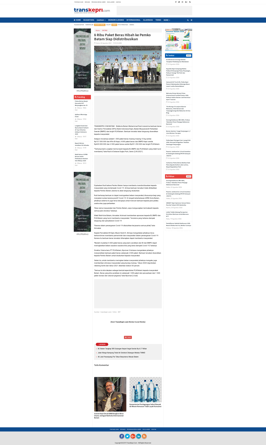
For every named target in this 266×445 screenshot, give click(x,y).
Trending (80, 97)
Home (78, 20)
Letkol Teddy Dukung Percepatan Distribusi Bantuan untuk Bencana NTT (177, 214)
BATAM (104, 30)
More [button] (166, 20)
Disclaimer (111, 2)
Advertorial (100, 25)
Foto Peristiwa (123, 24)
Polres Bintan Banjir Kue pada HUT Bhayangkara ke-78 (81, 103)
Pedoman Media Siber (99, 2)
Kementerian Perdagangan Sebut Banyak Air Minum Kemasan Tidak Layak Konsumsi (145, 405)
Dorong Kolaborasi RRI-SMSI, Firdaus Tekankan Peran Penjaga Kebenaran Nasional (178, 122)
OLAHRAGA (148, 20)
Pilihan (171, 176)
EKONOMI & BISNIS (116, 20)
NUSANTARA (88, 20)
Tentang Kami (78, 2)
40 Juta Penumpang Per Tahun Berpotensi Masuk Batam (118, 357)
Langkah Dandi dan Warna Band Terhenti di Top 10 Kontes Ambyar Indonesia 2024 (82, 130)
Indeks (132, 24)
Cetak (129, 337)
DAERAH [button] (100, 20)
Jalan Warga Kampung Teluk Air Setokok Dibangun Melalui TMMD (121, 353)
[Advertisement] (154, 10)
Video (114, 25)
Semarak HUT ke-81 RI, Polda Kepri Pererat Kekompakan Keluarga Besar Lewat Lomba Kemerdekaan (178, 84)
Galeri (108, 24)
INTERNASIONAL (134, 20)
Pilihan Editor (79, 24)
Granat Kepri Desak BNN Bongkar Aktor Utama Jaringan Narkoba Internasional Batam (109, 415)
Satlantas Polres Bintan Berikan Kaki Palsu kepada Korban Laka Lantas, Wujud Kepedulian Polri (178, 165)
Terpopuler (89, 24)
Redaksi (87, 2)
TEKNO (158, 20)
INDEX (189, 55)
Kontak (118, 2)
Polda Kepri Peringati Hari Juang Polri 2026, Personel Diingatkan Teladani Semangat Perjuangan (178, 142)
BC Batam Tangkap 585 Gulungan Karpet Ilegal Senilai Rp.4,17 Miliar (122, 349)
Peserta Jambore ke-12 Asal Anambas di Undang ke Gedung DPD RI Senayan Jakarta (178, 154)
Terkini (171, 55)
